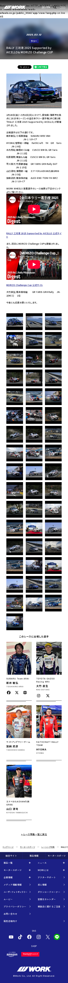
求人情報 (42, 884)
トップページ (8, 846)
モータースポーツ (27, 846)
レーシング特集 (48, 846)
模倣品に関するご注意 (49, 906)
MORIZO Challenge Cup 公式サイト (24, 285)
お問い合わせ (10, 913)
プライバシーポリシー (15, 906)
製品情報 (34, 855)
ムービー (8, 899)
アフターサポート (47, 877)
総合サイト (11, 855)
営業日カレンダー (47, 899)
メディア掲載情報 (13, 884)
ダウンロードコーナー (49, 891)
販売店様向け (10, 921)
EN (48, 7)
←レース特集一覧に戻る (34, 834)
